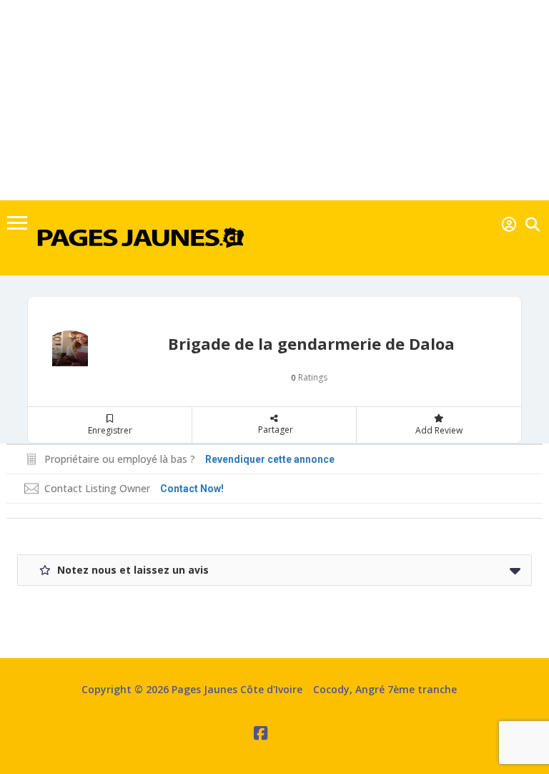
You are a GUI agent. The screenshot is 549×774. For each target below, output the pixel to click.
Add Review (439, 430)
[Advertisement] (274, 100)
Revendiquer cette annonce (270, 459)
